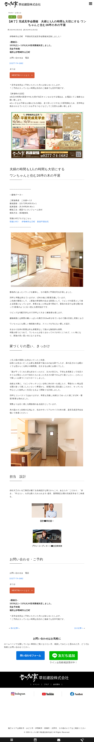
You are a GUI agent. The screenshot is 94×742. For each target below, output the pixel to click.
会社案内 (56, 684)
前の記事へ (15, 628)
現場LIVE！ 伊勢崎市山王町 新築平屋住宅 (29, 222)
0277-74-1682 (16, 63)
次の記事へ (78, 628)
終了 (19, 17)
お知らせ (12, 17)
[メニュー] (90, 4)
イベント (36, 684)
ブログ (46, 684)
